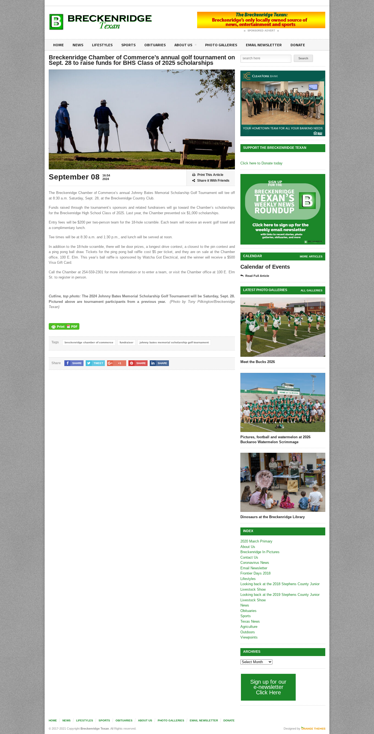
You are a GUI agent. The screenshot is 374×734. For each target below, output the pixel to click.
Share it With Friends (213, 180)
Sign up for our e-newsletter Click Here (268, 687)
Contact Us (249, 557)
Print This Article (210, 175)
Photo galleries (221, 45)
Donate (297, 45)
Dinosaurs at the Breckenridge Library (272, 517)
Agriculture (248, 627)
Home (58, 45)
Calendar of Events (265, 267)
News (78, 45)
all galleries (312, 290)
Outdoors (247, 632)
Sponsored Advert (261, 30)
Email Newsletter (264, 45)
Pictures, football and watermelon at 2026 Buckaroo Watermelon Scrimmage (275, 439)
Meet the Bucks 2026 (257, 362)
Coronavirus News (254, 563)
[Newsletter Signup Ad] (282, 209)
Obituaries (155, 45)
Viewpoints (249, 637)
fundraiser (126, 342)
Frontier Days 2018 (255, 573)
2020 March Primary (256, 541)
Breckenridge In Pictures (260, 552)
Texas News (250, 621)
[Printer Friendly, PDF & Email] (64, 326)
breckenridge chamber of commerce (89, 342)
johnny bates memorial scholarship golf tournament (174, 342)
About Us (183, 45)
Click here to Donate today (261, 163)
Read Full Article (257, 275)
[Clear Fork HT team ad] (282, 103)
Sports (128, 45)
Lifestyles (102, 45)
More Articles (311, 256)
